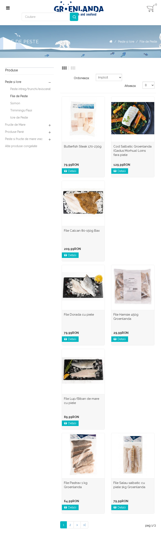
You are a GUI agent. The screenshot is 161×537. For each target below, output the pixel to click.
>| (84, 525)
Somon (15, 103)
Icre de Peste (19, 117)
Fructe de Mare (15, 124)
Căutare (74, 17)
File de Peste (148, 41)
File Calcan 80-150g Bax (82, 231)
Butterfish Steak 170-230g (82, 146)
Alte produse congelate (21, 146)
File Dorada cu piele (79, 314)
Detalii (72, 171)
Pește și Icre (126, 41)
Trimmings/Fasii (21, 110)
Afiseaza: (130, 86)
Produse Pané (14, 131)
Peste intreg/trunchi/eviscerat (30, 89)
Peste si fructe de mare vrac (24, 139)
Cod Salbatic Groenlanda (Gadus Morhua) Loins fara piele (132, 151)
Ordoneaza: (82, 78)
